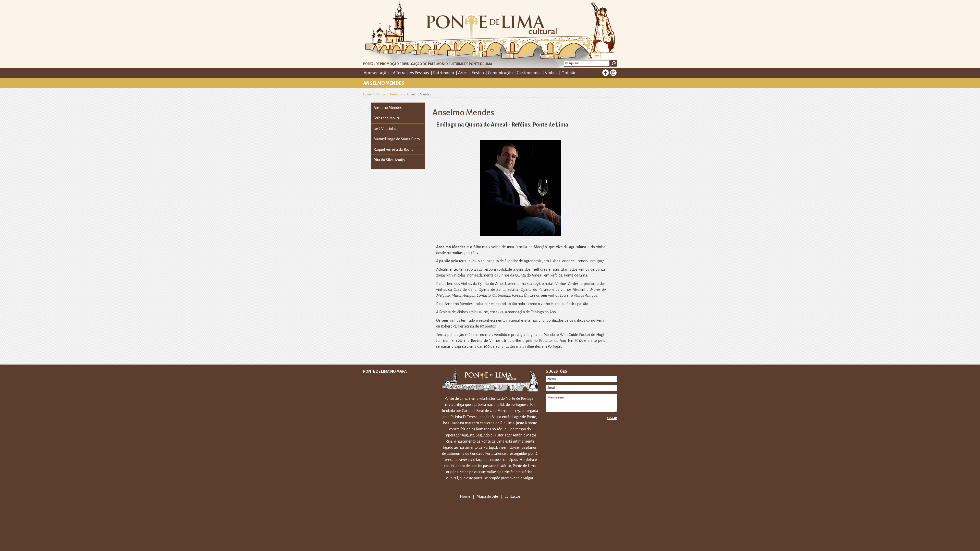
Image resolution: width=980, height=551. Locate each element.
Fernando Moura (387, 118)
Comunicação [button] (500, 73)
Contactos (512, 496)
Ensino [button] (478, 73)
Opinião (569, 73)
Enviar (612, 418)
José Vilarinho (385, 129)
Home (367, 94)
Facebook (605, 72)
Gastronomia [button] (529, 73)
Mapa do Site (487, 496)
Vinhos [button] (551, 73)
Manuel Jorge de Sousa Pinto (397, 139)
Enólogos (396, 94)
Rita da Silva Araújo (389, 160)
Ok (613, 63)
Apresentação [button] (376, 73)
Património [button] (443, 73)
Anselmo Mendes (388, 108)
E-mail (613, 72)
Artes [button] (463, 73)
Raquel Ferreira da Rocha (394, 149)
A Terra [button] (399, 73)
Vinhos (381, 94)
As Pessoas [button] (419, 73)
